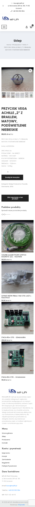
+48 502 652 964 (18, 11)
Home (9, 45)
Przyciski (24, 184)
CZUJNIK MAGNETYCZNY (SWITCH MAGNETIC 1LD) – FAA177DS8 (13, 256)
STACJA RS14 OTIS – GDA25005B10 (13, 337)
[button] (30, 70)
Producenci (17, 45)
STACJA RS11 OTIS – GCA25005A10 (13, 377)
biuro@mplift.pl (19, 3)
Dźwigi (11, 184)
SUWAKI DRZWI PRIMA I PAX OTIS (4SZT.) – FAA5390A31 (16, 297)
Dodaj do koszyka (12, 177)
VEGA (25, 45)
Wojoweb (21, 505)
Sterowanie (5, 187)
